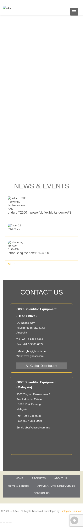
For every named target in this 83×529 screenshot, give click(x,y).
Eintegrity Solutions (71, 511)
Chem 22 (14, 229)
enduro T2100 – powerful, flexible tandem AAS (39, 212)
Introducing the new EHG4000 (28, 253)
